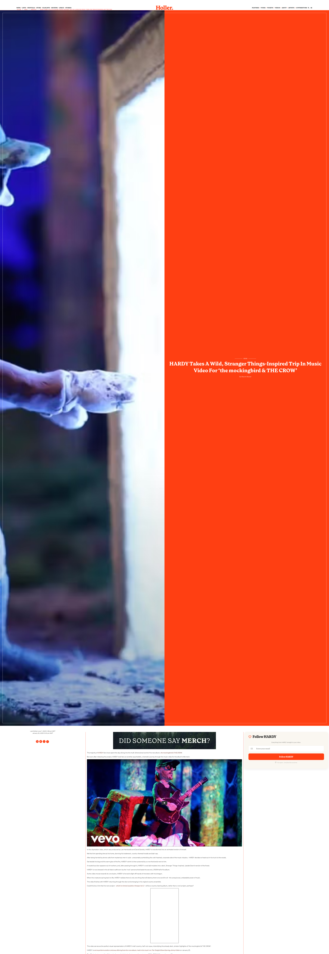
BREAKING (33, 9)
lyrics (61, 8)
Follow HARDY (286, 757)
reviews (54, 8)
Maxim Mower (246, 376)
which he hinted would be (130, 885)
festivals (31, 8)
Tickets (270, 8)
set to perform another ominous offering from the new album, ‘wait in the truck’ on (137, 950)
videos (277, 8)
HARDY (100, 752)
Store (38, 8)
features (255, 8)
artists (291, 8)
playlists (46, 8)
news (18, 8)
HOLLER (19, 9)
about (284, 8)
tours (263, 8)
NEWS (26, 9)
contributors (301, 8)
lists (24, 8)
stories (68, 8)
